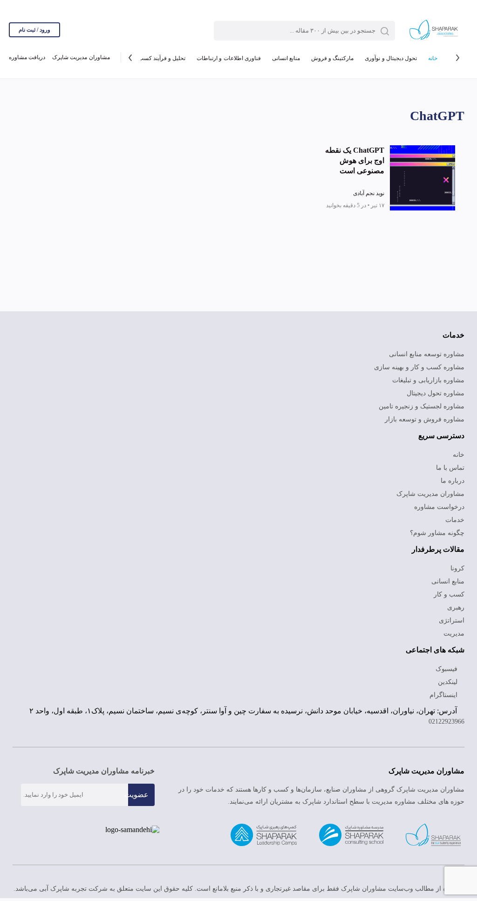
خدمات (454, 519)
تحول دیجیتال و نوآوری (391, 58)
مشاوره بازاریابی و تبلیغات (428, 380)
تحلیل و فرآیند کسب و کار (155, 58)
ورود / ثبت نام (34, 30)
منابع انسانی (286, 58)
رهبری (455, 607)
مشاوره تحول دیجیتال (435, 393)
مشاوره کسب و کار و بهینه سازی (419, 367)
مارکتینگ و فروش (332, 58)
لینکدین (448, 681)
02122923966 (446, 721)
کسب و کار (449, 594)
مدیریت (453, 633)
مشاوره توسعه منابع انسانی (426, 354)
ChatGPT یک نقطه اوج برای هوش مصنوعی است (354, 160)
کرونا (457, 568)
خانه (432, 58)
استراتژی (451, 620)
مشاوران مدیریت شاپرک (80, 57)
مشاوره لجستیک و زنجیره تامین (421, 406)
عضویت (136, 795)
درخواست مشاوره (439, 506)
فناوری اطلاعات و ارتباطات (229, 58)
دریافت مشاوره (27, 57)
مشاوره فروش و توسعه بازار (424, 419)
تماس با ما (450, 467)
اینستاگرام (444, 694)
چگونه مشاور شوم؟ (437, 532)
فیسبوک (447, 668)
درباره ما (452, 480)
